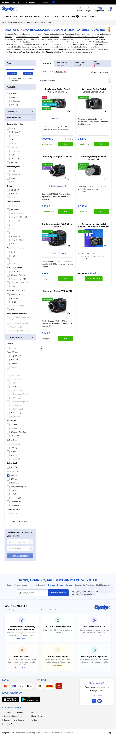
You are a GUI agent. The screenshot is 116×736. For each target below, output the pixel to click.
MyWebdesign (67, 732)
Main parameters (14, 117)
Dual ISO (59, 72)
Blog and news (37, 716)
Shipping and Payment (13, 712)
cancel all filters (101, 72)
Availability (11, 87)
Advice (34, 720)
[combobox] (20, 541)
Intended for (12, 111)
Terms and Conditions (13, 716)
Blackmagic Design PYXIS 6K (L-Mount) (57, 225)
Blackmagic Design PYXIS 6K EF (57, 291)
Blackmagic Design (16, 22)
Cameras (29, 22)
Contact (45, 2)
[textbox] (18, 541)
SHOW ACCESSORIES (20, 556)
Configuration (93, 278)
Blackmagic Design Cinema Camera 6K (93, 157)
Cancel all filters (20, 521)
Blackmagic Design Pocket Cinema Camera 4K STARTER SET (93, 225)
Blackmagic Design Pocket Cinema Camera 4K (57, 90)
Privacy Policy (9, 723)
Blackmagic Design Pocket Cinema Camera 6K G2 (93, 90)
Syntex (4, 22)
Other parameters (14, 337)
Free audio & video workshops (60, 585)
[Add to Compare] (69, 111)
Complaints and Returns (14, 720)
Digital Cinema (40, 22)
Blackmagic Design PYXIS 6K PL (57, 156)
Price (9, 63)
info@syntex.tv (98, 690)
